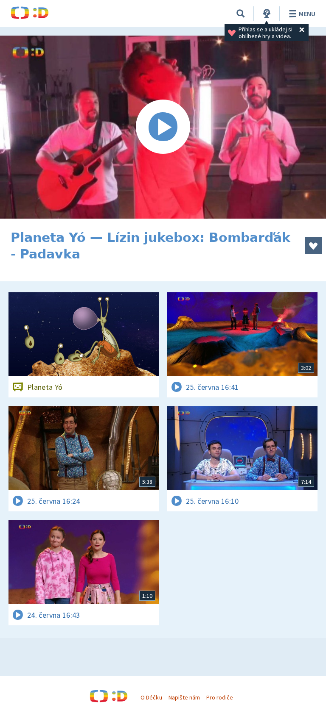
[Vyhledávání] (240, 13)
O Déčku (151, 697)
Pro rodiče (219, 697)
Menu (307, 13)
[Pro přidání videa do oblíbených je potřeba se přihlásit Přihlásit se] (313, 245)
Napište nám (184, 697)
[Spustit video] (163, 127)
